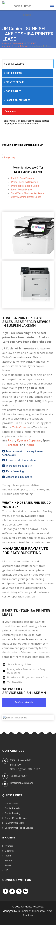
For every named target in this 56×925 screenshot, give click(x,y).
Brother (13, 445)
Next (49, 911)
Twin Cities (19, 427)
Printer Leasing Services (24, 182)
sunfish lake (22, 46)
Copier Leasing (14, 64)
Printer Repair (14, 82)
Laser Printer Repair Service (19, 828)
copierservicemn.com (12, 43)
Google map (9, 157)
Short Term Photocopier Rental (27, 193)
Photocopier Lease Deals (25, 185)
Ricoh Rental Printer (22, 189)
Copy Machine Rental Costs (26, 196)
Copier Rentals (12, 808)
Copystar (9, 851)
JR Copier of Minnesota (31, 911)
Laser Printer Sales (17, 100)
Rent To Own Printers (22, 178)
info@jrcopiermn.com (21, 783)
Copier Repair (13, 73)
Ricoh (11, 440)
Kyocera (9, 846)
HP (4, 445)
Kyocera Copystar (29, 440)
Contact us (10, 111)
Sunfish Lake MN (24, 702)
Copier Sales (13, 91)
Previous (28, 915)
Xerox (31, 445)
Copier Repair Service (16, 818)
